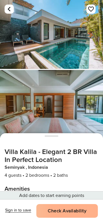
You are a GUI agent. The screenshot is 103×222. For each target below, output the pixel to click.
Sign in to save (18, 210)
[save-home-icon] (91, 9)
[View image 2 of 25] (51, 104)
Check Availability (67, 211)
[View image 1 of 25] (51, 34)
